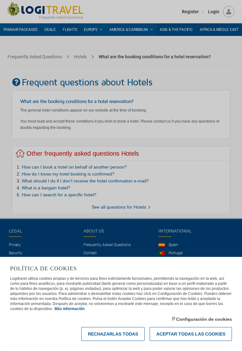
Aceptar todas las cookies (190, 334)
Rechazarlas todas (113, 334)
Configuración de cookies (204, 319)
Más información (69, 309)
